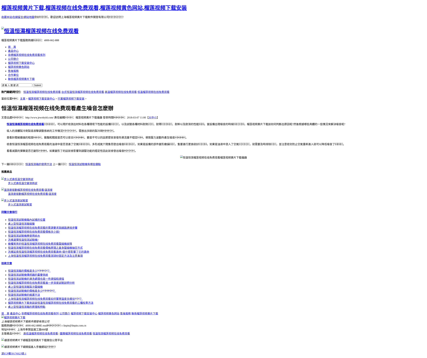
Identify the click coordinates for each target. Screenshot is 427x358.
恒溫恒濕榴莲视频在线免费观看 (42, 92)
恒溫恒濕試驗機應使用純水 (24, 235)
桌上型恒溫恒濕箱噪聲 (21, 223)
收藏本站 (6, 17)
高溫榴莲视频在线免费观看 (121, 92)
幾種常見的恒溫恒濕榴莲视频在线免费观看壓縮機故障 (40, 243)
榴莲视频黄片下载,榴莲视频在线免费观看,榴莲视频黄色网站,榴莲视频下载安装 (94, 8)
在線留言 (18, 17)
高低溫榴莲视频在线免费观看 (40, 333)
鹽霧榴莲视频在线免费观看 (76, 333)
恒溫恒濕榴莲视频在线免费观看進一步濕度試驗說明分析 (41, 282)
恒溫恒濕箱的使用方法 (38, 164)
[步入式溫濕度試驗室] (14, 200)
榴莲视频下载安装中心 (41, 98)
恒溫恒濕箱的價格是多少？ (29, 270)
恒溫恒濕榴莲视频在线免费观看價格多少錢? (34, 231)
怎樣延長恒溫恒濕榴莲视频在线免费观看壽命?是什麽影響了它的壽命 (48, 251)
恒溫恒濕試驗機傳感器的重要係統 (28, 274)
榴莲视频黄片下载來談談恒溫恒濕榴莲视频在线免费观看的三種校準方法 (50, 302)
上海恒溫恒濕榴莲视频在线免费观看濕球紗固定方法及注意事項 (45, 255)
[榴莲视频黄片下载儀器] (13, 317)
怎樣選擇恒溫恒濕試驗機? (23, 239)
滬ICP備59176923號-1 (13, 353)
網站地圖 (29, 17)
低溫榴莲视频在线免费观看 (153, 92)
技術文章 (6, 263)
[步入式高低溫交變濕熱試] (17, 179)
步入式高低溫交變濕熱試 (22, 183)
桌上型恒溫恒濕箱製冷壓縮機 (25, 286)
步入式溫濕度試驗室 (20, 204)
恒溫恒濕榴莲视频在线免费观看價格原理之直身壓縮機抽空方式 (45, 247)
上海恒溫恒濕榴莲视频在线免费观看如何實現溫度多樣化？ (45, 298)
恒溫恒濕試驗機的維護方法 (24, 294)
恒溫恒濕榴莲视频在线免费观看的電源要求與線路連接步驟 (42, 227)
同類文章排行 (9, 212)
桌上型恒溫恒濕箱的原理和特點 (26, 306)
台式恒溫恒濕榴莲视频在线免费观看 (82, 92)
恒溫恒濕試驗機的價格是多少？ (32, 290)
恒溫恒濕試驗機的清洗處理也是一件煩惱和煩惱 (36, 278)
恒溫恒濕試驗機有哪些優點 (85, 164)
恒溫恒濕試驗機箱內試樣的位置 (26, 219)
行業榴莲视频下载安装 (71, 98)
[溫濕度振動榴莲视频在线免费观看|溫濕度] (27, 190)
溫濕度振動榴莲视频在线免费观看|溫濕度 (32, 194)
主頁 (22, 98)
